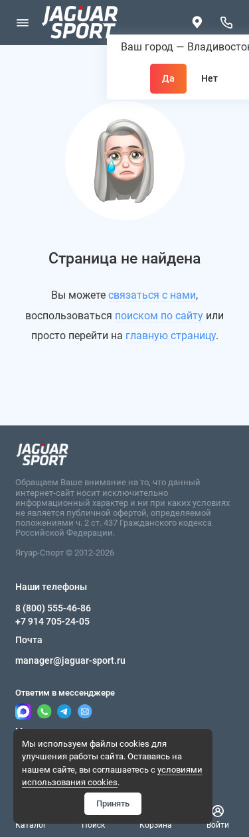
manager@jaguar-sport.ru (70, 660)
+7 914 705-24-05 (52, 621)
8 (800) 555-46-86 (53, 608)
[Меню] (22, 22)
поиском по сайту (159, 315)
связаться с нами (152, 295)
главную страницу (170, 335)
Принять (112, 803)
